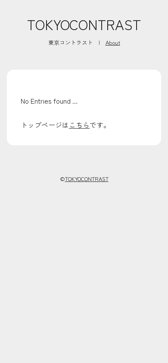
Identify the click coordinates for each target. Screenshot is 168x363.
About (113, 42)
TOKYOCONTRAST (84, 24)
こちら (79, 125)
